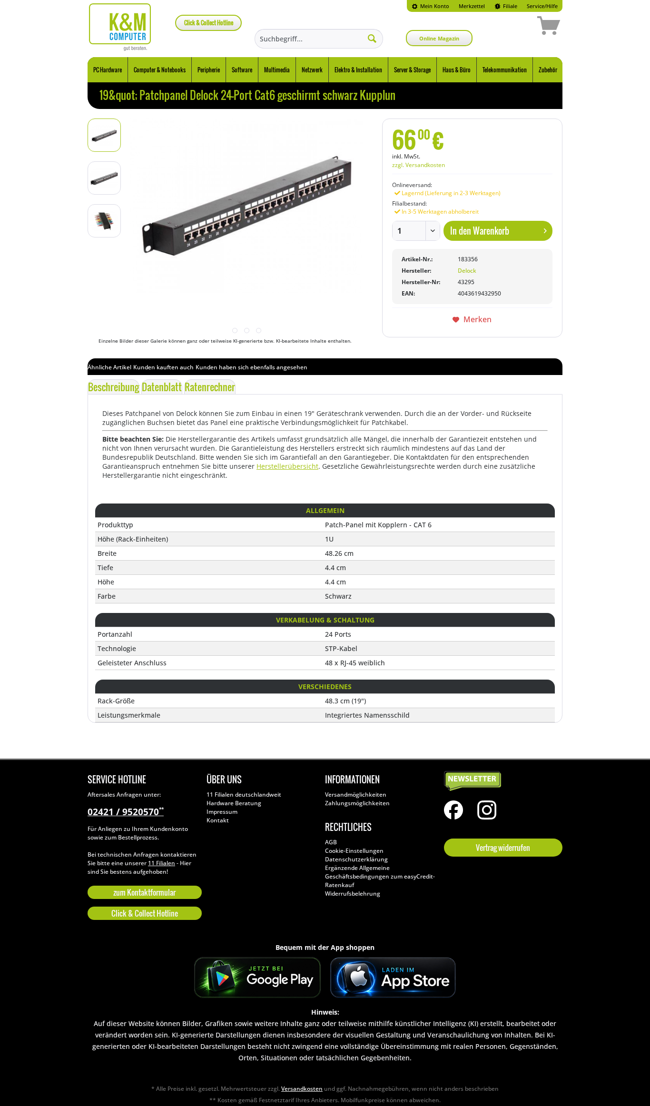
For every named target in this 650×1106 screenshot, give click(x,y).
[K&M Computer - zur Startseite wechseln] (120, 27)
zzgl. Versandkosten (418, 165)
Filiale (509, 6)
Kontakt (218, 820)
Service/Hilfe (542, 6)
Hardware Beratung (234, 803)
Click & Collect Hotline (208, 23)
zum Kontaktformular (144, 892)
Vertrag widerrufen (503, 847)
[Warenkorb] (514, 27)
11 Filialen (161, 863)
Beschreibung (113, 387)
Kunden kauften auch (163, 367)
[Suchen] (372, 38)
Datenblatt (162, 387)
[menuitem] (430, 6)
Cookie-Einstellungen (354, 851)
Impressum (222, 812)
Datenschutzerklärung (356, 859)
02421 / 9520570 (126, 812)
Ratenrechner (210, 387)
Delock (467, 271)
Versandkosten (302, 1089)
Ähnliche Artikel (109, 367)
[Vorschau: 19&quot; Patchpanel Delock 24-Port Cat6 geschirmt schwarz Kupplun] (104, 135)
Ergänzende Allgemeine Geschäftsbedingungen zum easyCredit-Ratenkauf (380, 876)
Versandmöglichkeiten (355, 794)
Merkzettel (472, 6)
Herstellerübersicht (287, 466)
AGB (331, 842)
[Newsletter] (501, 781)
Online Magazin (439, 38)
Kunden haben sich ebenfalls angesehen (251, 367)
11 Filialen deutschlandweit (244, 794)
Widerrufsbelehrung (352, 893)
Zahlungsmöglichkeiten (357, 803)
